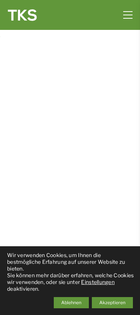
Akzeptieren (112, 302)
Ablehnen (71, 302)
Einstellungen (98, 282)
